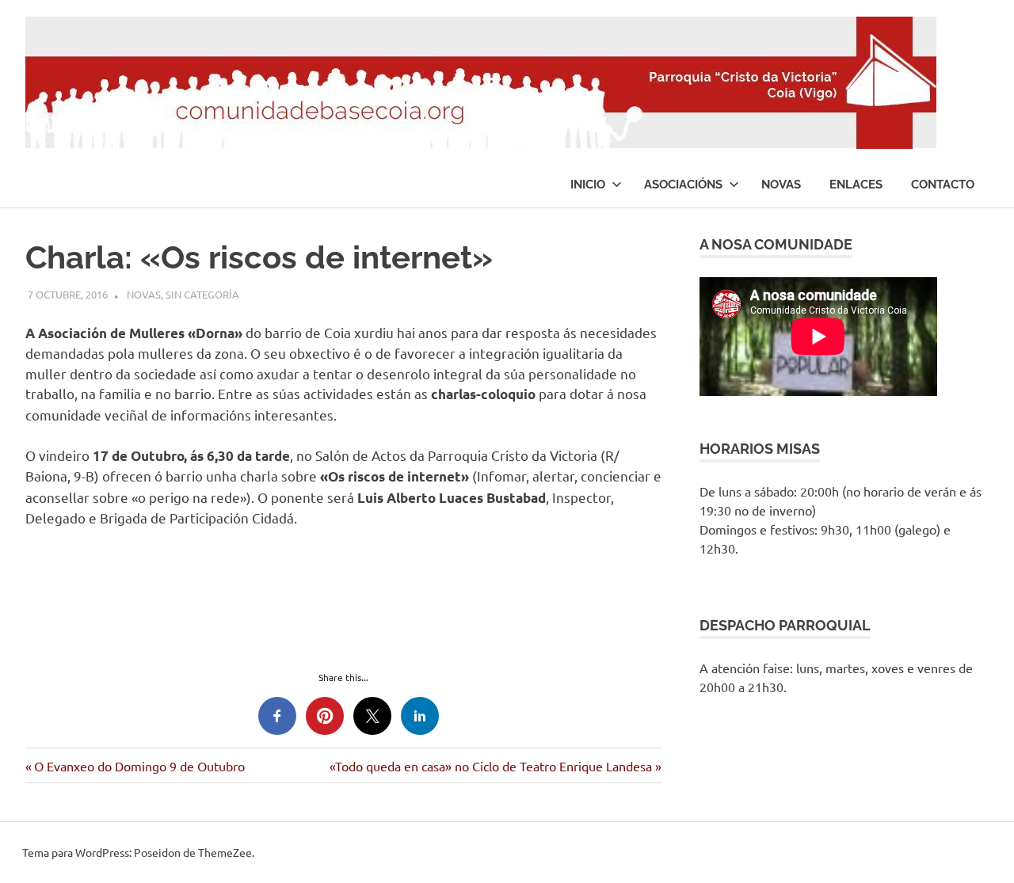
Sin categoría (202, 294)
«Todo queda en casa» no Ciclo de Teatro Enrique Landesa (491, 766)
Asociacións (683, 184)
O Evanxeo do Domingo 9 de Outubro (139, 766)
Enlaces (855, 184)
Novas (781, 184)
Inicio (587, 184)
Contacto (942, 184)
